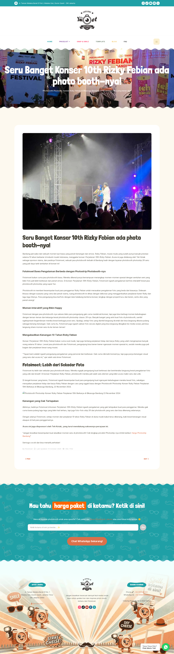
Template (100, 41)
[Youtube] (150, 3)
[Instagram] (143, 3)
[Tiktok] (147, 3)
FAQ (125, 41)
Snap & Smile (83, 41)
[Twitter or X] (94, 607)
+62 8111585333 (141, 592)
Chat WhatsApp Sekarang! (87, 541)
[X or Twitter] (158, 3)
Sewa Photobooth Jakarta (101, 519)
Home (49, 41)
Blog (114, 41)
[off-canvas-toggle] (156, 42)
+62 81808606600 (142, 595)
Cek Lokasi (137, 604)
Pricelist (64, 41)
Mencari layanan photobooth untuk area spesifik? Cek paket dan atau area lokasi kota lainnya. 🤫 (87, 519)
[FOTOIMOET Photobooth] (87, 20)
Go (143, 527)
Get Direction (37, 604)
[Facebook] (154, 3)
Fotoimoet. (97, 643)
